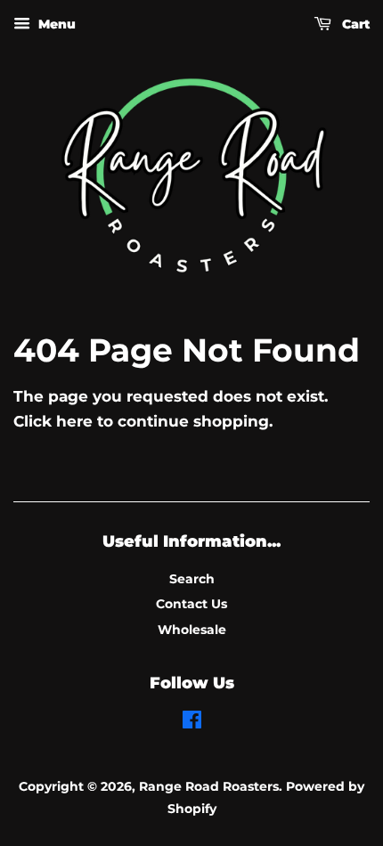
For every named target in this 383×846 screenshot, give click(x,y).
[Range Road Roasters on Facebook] (192, 723)
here (74, 421)
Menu (55, 24)
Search (192, 579)
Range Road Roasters (209, 786)
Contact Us (191, 604)
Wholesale (192, 630)
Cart (354, 24)
